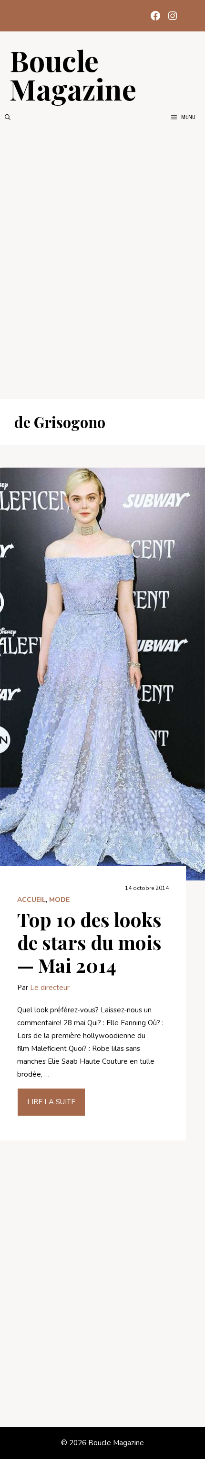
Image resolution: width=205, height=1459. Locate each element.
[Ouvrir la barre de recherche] (7, 117)
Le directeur (50, 987)
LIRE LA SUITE (51, 1102)
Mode (59, 899)
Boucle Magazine (73, 74)
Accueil (31, 899)
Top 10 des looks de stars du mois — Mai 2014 (89, 942)
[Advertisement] (102, 260)
